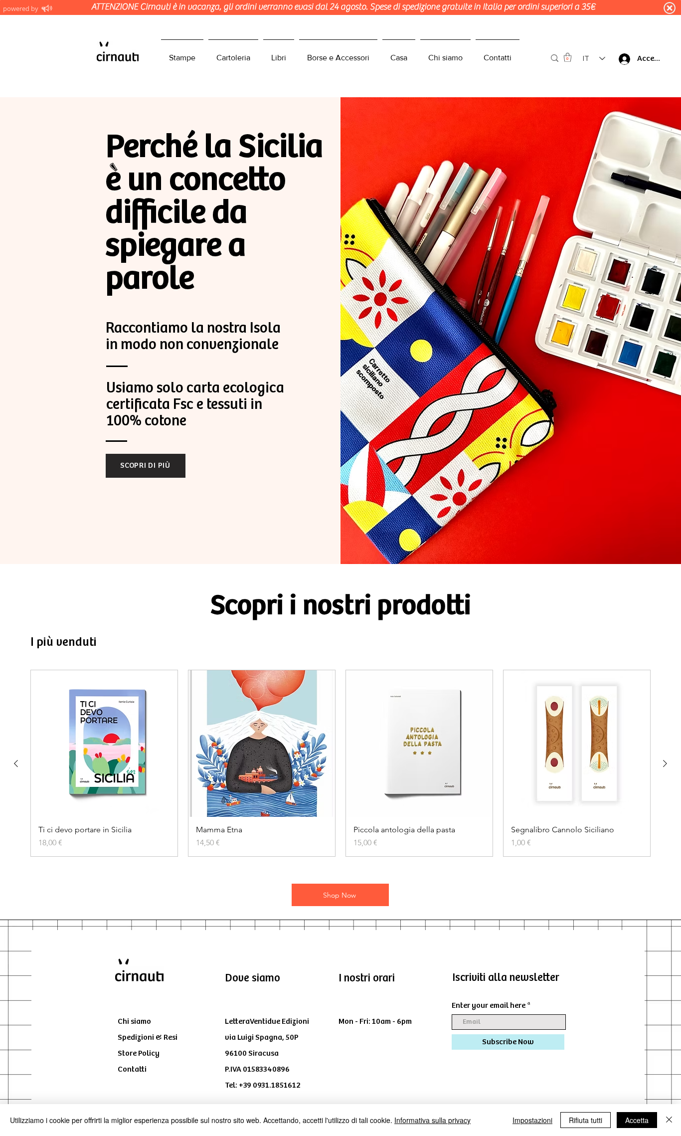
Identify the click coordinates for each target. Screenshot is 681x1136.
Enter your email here (488, 1006)
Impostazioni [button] (532, 1120)
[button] (567, 57)
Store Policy (139, 1053)
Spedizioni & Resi (147, 1037)
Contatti (132, 1069)
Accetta (637, 1120)
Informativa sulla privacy (432, 1120)
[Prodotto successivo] (665, 763)
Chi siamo (134, 1021)
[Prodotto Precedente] (16, 763)
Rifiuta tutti (585, 1120)
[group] (340, 763)
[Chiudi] (669, 1120)
